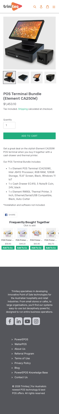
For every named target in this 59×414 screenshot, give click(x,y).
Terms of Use (22, 358)
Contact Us (21, 377)
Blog (17, 367)
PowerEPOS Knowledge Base (31, 372)
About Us (20, 348)
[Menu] (54, 6)
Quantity (7, 119)
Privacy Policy (23, 363)
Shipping (23, 108)
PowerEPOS (21, 339)
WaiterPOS (21, 344)
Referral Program (24, 353)
